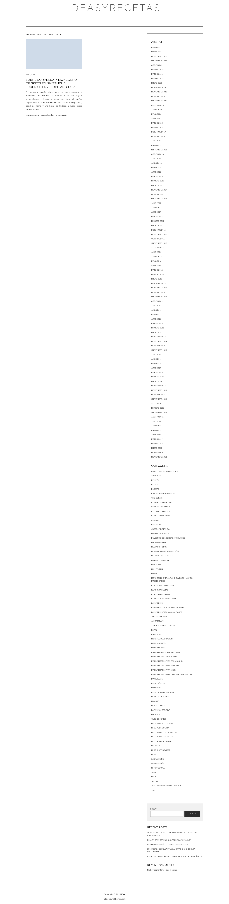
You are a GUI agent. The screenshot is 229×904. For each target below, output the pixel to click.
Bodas (154, 484)
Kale (123, 894)
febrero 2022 (157, 69)
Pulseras (155, 714)
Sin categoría (158, 768)
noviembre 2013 (159, 390)
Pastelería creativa (160, 710)
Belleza (155, 480)
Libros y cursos (158, 643)
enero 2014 (156, 381)
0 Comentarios (61, 115)
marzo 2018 (157, 176)
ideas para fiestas (159, 590)
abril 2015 (156, 319)
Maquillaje (157, 679)
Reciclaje (155, 745)
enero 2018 (156, 185)
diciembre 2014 (158, 336)
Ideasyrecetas (114, 7)
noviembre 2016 (159, 234)
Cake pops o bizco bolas (163, 493)
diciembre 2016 (158, 230)
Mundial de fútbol (160, 696)
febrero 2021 (157, 78)
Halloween (157, 569)
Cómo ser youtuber (161, 515)
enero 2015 (156, 332)
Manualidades (158, 647)
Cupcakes (156, 524)
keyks (154, 630)
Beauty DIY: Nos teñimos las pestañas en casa (169, 840)
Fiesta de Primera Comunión (165, 551)
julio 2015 (156, 305)
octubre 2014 (158, 345)
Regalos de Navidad (160, 750)
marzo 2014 (157, 372)
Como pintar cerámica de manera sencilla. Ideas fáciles (174, 856)
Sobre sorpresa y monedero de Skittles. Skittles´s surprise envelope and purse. (52, 83)
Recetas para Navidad (161, 741)
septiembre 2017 (159, 199)
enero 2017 (156, 225)
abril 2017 (156, 212)
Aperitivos (156, 475)
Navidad (155, 701)
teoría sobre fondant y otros (166, 785)
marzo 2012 (157, 439)
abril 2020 (156, 118)
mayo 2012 (156, 430)
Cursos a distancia (160, 529)
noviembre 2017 (159, 190)
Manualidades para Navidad (165, 665)
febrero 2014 (157, 377)
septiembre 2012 (159, 412)
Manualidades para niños (163, 670)
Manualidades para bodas (164, 656)
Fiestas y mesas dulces (162, 555)
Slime (153, 772)
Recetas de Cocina (160, 728)
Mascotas (156, 688)
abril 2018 (156, 172)
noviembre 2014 (159, 341)
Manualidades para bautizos (165, 652)
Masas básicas (158, 683)
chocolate (156, 498)
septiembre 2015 (159, 296)
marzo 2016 (157, 270)
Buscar (153, 809)
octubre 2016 (158, 239)
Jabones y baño (159, 616)
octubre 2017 (158, 194)
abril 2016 (156, 265)
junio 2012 (156, 425)
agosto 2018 (157, 154)
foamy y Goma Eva (160, 560)
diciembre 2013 (158, 385)
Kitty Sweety (157, 634)
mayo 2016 (156, 261)
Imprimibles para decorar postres (167, 607)
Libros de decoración (162, 639)
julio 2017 (156, 203)
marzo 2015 (157, 323)
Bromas (155, 489)
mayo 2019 (156, 145)
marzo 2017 (157, 216)
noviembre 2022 (159, 56)
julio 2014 (156, 354)
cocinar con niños (160, 507)
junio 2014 (156, 359)
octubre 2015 (158, 292)
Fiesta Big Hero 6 (159, 547)
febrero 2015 (157, 328)
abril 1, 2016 (30, 74)
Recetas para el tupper (162, 736)
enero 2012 (156, 448)
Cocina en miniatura (161, 502)
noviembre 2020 (159, 92)
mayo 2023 (156, 52)
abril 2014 (156, 368)
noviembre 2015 (159, 288)
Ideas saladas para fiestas (163, 599)
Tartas (154, 781)
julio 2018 (156, 158)
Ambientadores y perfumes (164, 471)
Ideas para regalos (32, 115)
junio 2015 (156, 310)
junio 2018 (156, 163)
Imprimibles (156, 603)
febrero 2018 (157, 181)
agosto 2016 (157, 247)
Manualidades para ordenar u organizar (171, 674)
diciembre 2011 (158, 452)
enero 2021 (156, 83)
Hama (154, 573)
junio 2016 (156, 256)
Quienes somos (158, 719)
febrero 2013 (157, 408)
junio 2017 (156, 207)
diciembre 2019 (158, 132)
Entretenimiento (159, 542)
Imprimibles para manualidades (166, 612)
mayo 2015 (156, 314)
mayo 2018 (156, 167)
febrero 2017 (157, 221)
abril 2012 (156, 435)
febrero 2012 (157, 443)
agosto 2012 (157, 417)
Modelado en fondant (162, 692)
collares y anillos (160, 511)
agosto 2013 (157, 403)
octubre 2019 (158, 136)
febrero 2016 (157, 274)
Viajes (154, 790)
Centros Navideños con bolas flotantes (167, 844)
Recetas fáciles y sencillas (164, 732)
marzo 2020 (157, 123)
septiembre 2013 (159, 399)
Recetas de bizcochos (162, 723)
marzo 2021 (157, 74)
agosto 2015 (157, 301)
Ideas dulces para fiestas (163, 585)
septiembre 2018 (159, 150)
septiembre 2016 (159, 243)
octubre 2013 (158, 394)
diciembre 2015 (158, 283)
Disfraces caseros (160, 533)
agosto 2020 (157, 105)
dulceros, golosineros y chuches (168, 538)
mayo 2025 (156, 47)
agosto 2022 (157, 65)
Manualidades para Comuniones (167, 661)
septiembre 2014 (159, 350)
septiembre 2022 (159, 60)
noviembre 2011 (159, 457)
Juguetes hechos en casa (163, 625)
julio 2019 (156, 141)
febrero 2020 (157, 127)
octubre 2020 (158, 96)
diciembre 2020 (158, 87)
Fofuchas (156, 564)
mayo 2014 (156, 363)
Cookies (155, 520)
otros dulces (158, 705)
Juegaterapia (157, 621)
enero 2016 (156, 279)
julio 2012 (156, 421)
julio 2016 (156, 252)
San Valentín (157, 759)
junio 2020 (156, 109)
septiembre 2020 (159, 100)
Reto (153, 754)
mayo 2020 (156, 114)
